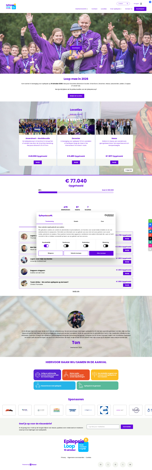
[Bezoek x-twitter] (123, 464)
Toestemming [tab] (49, 221)
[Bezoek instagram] (108, 464)
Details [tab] (76, 221)
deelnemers (65, 208)
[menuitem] (81, 9)
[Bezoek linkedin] (115, 464)
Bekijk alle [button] (76, 291)
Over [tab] (102, 221)
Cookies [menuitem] (88, 457)
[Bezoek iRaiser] (29, 464)
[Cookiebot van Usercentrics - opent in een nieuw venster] (106, 215)
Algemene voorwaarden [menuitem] (75, 457)
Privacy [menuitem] (63, 457)
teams (77, 208)
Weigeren (51, 253)
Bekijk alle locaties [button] (76, 114)
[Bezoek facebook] (100, 464)
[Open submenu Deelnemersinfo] (87, 9)
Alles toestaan (101, 253)
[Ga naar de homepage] (11, 6)
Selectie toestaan (76, 253)
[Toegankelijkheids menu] (150, 2)
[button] (103, 427)
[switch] (66, 245)
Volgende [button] (128, 170)
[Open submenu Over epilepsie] (121, 9)
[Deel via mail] (150, 242)
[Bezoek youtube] (130, 464)
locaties (88, 208)
